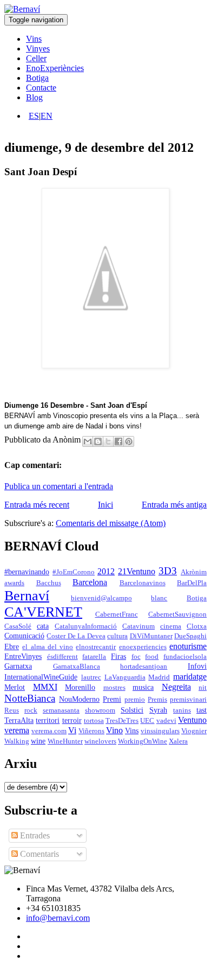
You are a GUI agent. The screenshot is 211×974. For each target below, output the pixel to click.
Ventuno (192, 720)
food (152, 657)
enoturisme (188, 646)
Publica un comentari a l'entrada (58, 486)
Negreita (176, 686)
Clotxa (197, 626)
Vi (72, 730)
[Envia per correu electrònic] (87, 441)
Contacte (41, 87)
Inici (105, 504)
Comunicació (24, 635)
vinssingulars (160, 731)
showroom (100, 710)
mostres (114, 687)
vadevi (166, 721)
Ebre (11, 646)
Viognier (194, 731)
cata (43, 625)
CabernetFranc (116, 614)
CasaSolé (17, 626)
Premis (157, 699)
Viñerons (91, 731)
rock (30, 710)
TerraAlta (19, 720)
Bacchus (48, 583)
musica (143, 687)
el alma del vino (47, 647)
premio (134, 699)
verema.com (49, 731)
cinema (170, 626)
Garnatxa (18, 666)
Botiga (37, 77)
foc (136, 657)
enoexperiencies (143, 647)
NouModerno (79, 699)
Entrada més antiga (174, 504)
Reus (11, 710)
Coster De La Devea (76, 636)
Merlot (14, 687)
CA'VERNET (43, 612)
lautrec (91, 677)
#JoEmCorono (73, 572)
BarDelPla (192, 583)
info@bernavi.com (58, 917)
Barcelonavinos (143, 583)
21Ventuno (136, 571)
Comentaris (38, 853)
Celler (36, 58)
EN (46, 115)
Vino (114, 730)
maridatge (190, 676)
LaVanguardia (125, 677)
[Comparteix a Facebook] (118, 441)
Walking (16, 741)
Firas (118, 656)
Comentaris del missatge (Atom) (111, 523)
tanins (182, 710)
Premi (112, 699)
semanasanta (61, 710)
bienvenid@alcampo (101, 598)
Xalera (178, 741)
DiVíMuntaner (151, 636)
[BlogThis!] (98, 441)
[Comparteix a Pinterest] (128, 441)
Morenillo (80, 687)
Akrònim (194, 572)
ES (34, 115)
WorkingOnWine (142, 741)
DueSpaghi (190, 636)
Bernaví (26, 596)
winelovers (100, 741)
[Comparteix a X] (108, 441)
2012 (106, 571)
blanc (159, 598)
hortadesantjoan (143, 666)
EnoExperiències (55, 68)
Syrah (158, 710)
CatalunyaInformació (86, 626)
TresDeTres (122, 721)
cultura (117, 636)
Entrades (34, 835)
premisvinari (188, 699)
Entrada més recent (36, 504)
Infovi (197, 666)
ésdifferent (62, 657)
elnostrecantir (96, 647)
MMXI (45, 686)
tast (201, 710)
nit (203, 687)
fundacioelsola (185, 657)
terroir (72, 720)
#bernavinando (26, 571)
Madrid (159, 677)
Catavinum (138, 626)
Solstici (132, 710)
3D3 (168, 570)
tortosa (94, 721)
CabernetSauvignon (177, 614)
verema (16, 730)
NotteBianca (29, 698)
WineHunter (65, 741)
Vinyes (38, 48)
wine (38, 740)
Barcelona (89, 582)
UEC (147, 721)
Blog (34, 97)
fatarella (94, 657)
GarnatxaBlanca (76, 666)
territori (48, 720)
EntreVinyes (23, 656)
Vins (34, 38)
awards (14, 583)
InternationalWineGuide (40, 676)
